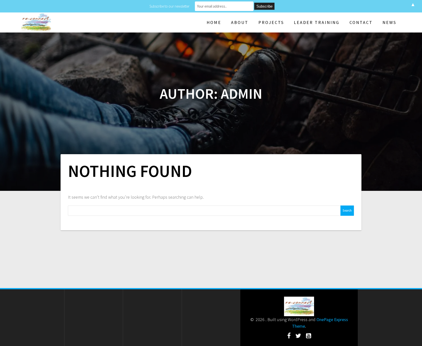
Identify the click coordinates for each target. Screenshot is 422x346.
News (389, 22)
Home (214, 22)
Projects (271, 22)
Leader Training (316, 22)
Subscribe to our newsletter (169, 6)
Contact (361, 22)
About (239, 22)
